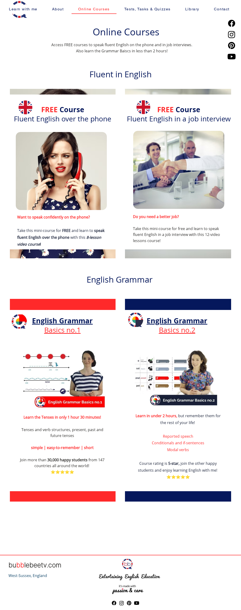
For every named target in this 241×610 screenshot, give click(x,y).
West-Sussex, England (27, 575)
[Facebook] (231, 23)
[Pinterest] (231, 45)
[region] (63, 172)
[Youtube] (231, 56)
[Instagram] (231, 34)
